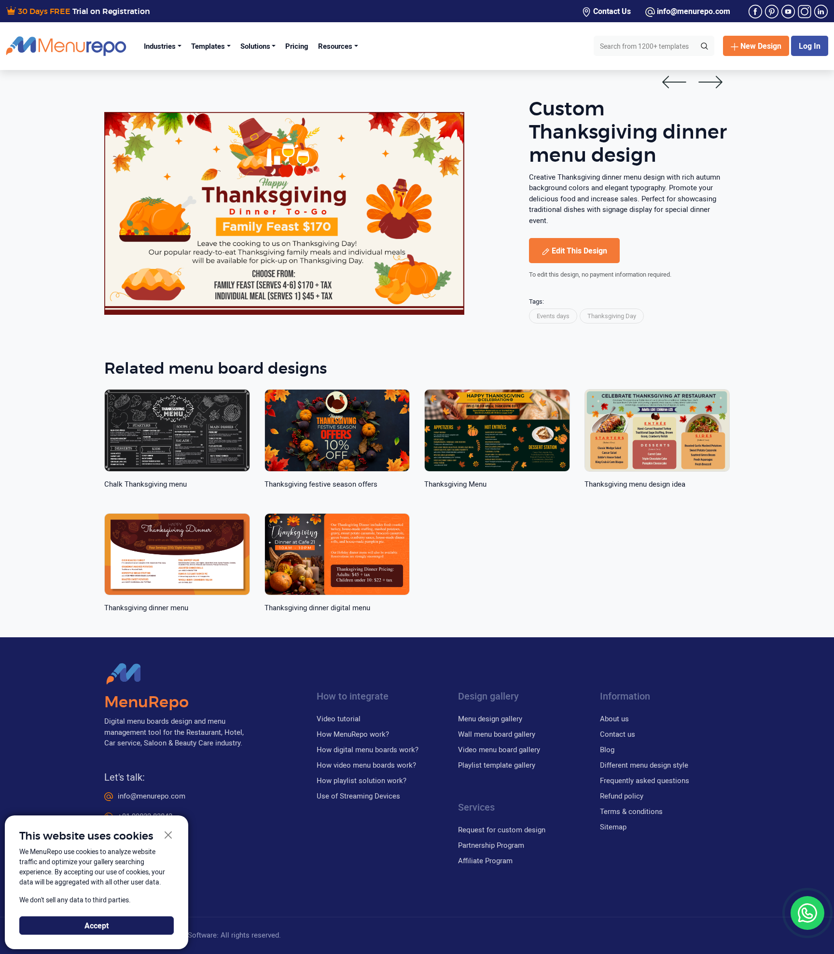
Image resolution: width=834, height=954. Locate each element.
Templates (208, 46)
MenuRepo (146, 702)
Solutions (255, 46)
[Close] (168, 835)
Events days (553, 315)
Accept (96, 925)
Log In (809, 46)
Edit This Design (579, 250)
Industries (160, 46)
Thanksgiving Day (611, 315)
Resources (335, 46)
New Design (760, 46)
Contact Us (611, 11)
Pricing (296, 46)
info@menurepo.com (692, 11)
